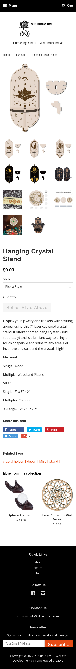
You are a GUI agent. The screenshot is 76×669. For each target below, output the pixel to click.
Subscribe (59, 644)
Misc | (44, 461)
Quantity (9, 296)
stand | (55, 461)
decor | (33, 461)
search (38, 568)
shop (38, 562)
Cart (69, 5)
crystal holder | (15, 461)
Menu (12, 5)
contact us (38, 573)
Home (6, 54)
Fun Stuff (21, 54)
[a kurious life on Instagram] (43, 594)
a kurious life (43, 656)
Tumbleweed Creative (49, 660)
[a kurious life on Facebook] (33, 594)
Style (6, 279)
